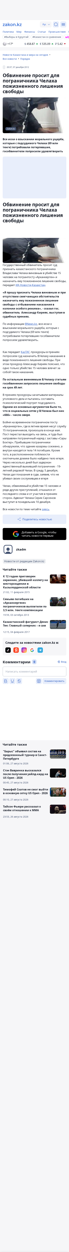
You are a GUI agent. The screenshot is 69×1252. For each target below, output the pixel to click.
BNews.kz (31, 324)
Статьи (42, 31)
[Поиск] (56, 24)
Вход (63, 661)
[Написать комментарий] (34, 671)
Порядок (25, 58)
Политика (8, 31)
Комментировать (54, 681)
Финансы (29, 31)
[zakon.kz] (12, 24)
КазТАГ (25, 352)
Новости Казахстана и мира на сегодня (25, 54)
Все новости (10, 58)
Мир (19, 31)
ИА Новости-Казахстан (30, 285)
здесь (45, 509)
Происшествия (57, 31)
